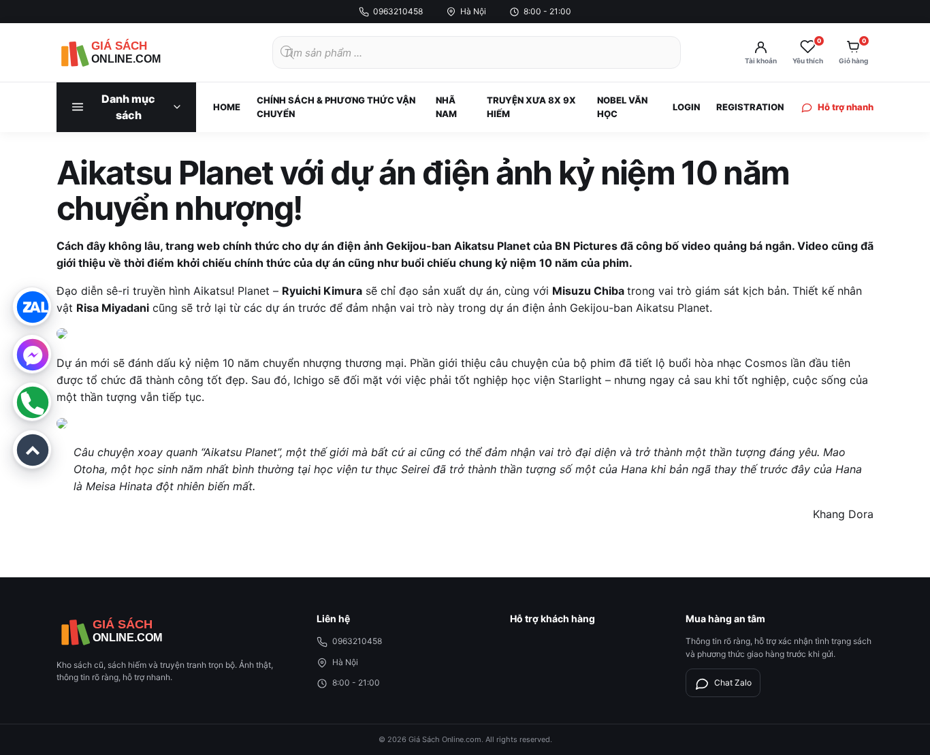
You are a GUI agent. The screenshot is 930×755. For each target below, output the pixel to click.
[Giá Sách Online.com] (131, 52)
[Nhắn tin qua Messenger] (32, 354)
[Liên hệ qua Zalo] (32, 306)
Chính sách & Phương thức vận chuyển (336, 107)
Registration (750, 106)
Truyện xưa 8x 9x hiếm (531, 107)
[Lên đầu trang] (32, 449)
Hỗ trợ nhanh (845, 106)
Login (686, 106)
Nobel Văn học (622, 107)
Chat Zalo (733, 682)
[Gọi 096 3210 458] (32, 401)
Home (226, 106)
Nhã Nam (446, 107)
